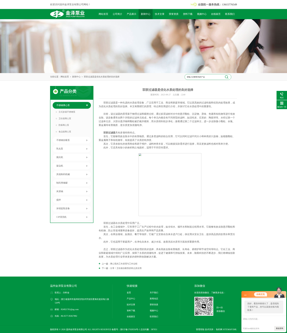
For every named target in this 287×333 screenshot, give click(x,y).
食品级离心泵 (65, 132)
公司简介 (117, 14)
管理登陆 (200, 329)
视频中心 (202, 14)
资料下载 (188, 14)
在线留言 (216, 14)
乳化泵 (59, 148)
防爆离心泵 (64, 125)
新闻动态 (154, 299)
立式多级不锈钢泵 (67, 112)
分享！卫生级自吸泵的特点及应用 (126, 268)
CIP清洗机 (61, 217)
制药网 (218, 329)
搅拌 (58, 200)
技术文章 (159, 14)
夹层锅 (59, 191)
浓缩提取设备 (63, 208)
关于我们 (154, 293)
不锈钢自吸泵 (63, 140)
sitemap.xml (230, 329)
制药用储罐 (62, 183)
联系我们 (230, 14)
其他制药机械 (63, 174)
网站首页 (103, 14)
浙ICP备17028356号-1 (130, 329)
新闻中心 (145, 14)
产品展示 (131, 14)
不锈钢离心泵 (63, 105)
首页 (129, 293)
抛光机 (59, 157)
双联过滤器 (109, 132)
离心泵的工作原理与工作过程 (123, 264)
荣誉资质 (173, 14)
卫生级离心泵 (65, 118)
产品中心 (131, 299)
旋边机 (59, 166)
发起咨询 (279, 328)
